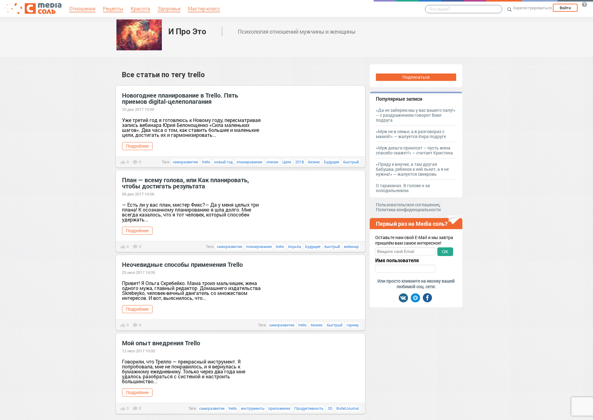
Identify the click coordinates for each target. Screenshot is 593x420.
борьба (294, 246)
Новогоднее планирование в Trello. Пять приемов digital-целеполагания (180, 98)
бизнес (314, 161)
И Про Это (187, 31)
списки (272, 161)
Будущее (331, 161)
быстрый (351, 161)
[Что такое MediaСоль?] (584, 4)
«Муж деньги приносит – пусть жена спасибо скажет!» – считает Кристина (414, 150)
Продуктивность (309, 408)
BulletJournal (347, 408)
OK (445, 251)
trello (206, 161)
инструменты (252, 408)
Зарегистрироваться (532, 7)
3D (330, 408)
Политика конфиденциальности (408, 209)
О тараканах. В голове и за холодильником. (403, 188)
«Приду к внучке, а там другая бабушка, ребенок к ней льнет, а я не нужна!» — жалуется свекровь (412, 169)
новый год (223, 161)
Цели (286, 161)
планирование (249, 161)
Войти (565, 7)
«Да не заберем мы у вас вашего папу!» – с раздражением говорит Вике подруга (416, 115)
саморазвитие (185, 161)
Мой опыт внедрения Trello (161, 343)
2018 (299, 161)
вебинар (351, 246)
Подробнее (137, 146)
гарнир (353, 324)
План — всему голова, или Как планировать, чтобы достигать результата (185, 183)
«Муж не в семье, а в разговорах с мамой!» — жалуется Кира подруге (411, 133)
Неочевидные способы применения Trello (182, 264)
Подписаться (416, 77)
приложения (279, 408)
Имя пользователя (397, 260)
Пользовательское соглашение (407, 205)
